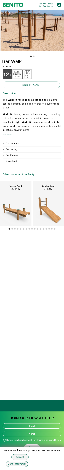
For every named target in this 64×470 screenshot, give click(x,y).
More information (17, 464)
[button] (31, 56)
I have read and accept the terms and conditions (33, 440)
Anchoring (11, 149)
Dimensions (12, 143)
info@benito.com (46, 6)
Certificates (12, 155)
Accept (20, 457)
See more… (8, 134)
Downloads (12, 161)
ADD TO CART (31, 84)
